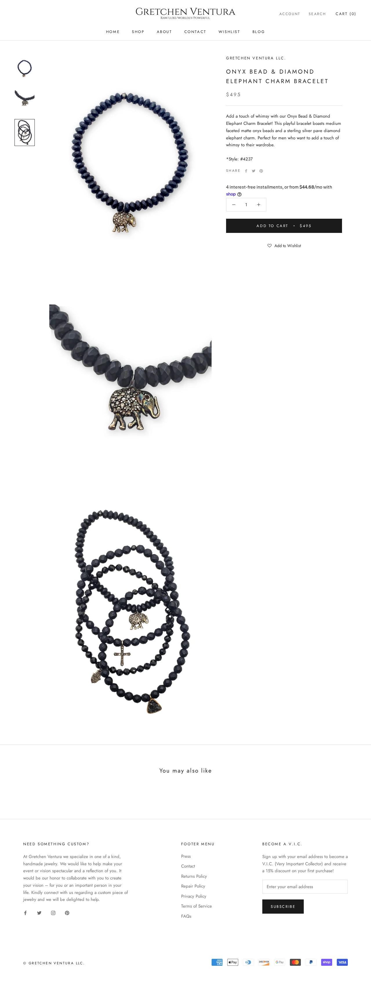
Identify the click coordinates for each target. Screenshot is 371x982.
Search (317, 14)
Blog (258, 31)
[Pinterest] (261, 171)
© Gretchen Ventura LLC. (54, 963)
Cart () (346, 14)
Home (113, 31)
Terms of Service (196, 906)
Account (290, 14)
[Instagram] (53, 912)
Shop (138, 31)
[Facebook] (246, 171)
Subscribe (283, 906)
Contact (195, 31)
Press (186, 856)
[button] (284, 245)
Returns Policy (194, 876)
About (164, 31)
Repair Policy (193, 886)
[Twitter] (253, 171)
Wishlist (229, 31)
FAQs (186, 916)
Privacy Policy (193, 896)
